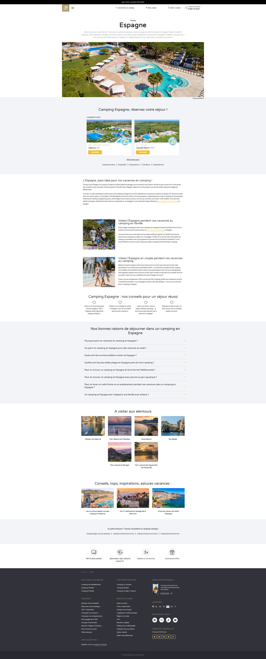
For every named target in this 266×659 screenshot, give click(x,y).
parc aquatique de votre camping (168, 201)
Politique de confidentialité (126, 626)
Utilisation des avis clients (125, 629)
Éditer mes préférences (125, 635)
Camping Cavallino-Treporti (126, 591)
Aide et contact (122, 603)
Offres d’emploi (86, 632)
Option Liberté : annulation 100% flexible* (133, 2)
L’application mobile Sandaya (127, 613)
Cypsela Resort (142, 148)
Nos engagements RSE (89, 619)
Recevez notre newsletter (90, 603)
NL (156, 607)
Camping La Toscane (124, 584)
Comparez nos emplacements (91, 616)
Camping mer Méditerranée (91, 584)
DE (172, 607)
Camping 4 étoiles (87, 588)
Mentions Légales (123, 622)
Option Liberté (122, 632)
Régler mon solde (123, 616)
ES (164, 607)
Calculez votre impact (124, 610)
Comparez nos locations (89, 613)
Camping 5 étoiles (87, 591)
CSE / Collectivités (87, 610)
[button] (135, 340)
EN (160, 607)
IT (175, 607)
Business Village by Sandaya (91, 626)
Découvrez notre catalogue (90, 606)
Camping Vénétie (123, 588)
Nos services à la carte (89, 629)
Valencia (92, 148)
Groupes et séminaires (89, 622)
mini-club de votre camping (155, 230)
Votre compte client (123, 606)
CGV (118, 619)
